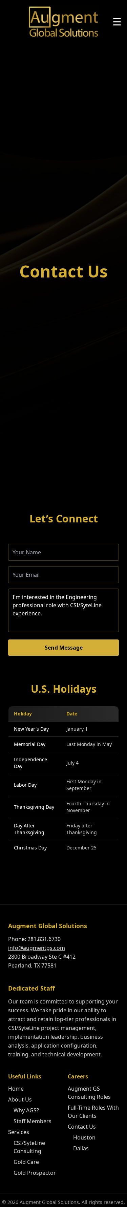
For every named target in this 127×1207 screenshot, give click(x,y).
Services (18, 1132)
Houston (84, 1137)
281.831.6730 (44, 939)
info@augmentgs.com (36, 948)
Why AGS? (26, 1110)
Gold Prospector (35, 1172)
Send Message (64, 647)
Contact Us (82, 1126)
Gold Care (26, 1162)
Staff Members (32, 1121)
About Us (20, 1099)
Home (16, 1088)
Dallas (81, 1148)
